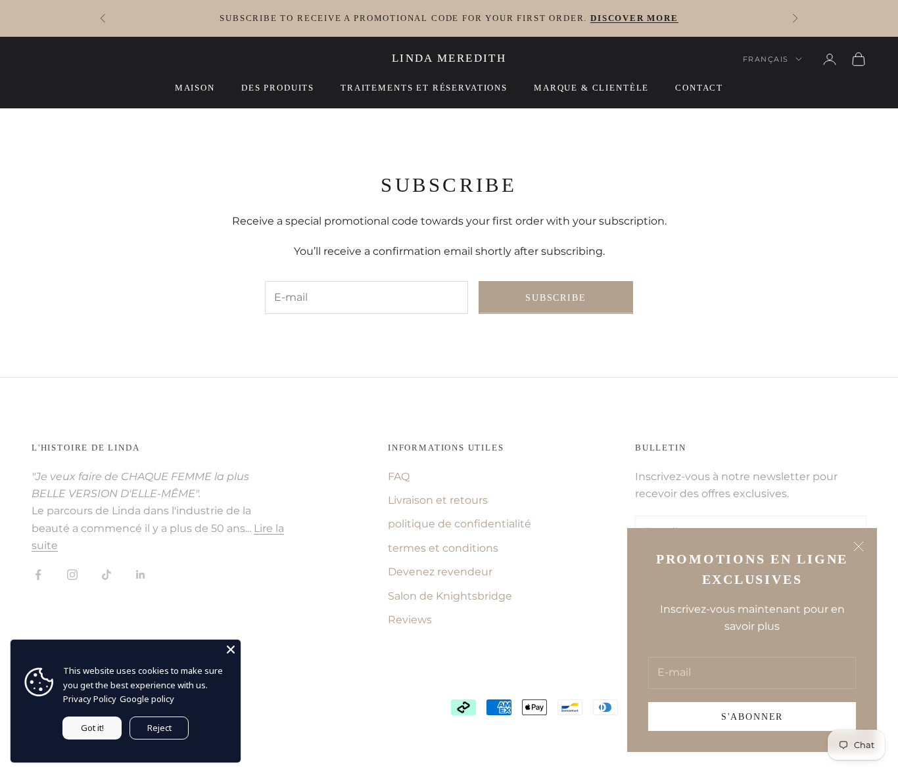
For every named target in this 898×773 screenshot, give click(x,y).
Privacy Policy (89, 699)
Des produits (277, 88)
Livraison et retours (438, 500)
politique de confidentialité (459, 524)
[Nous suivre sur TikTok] (106, 574)
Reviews (410, 619)
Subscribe (555, 298)
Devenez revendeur (440, 571)
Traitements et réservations (424, 88)
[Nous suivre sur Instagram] (72, 574)
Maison (195, 88)
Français (766, 59)
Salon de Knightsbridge (450, 596)
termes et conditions (443, 548)
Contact (699, 88)
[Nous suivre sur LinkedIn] (140, 574)
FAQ (399, 476)
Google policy (147, 699)
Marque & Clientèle (591, 88)
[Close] (230, 649)
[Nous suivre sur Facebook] (38, 574)
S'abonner (752, 717)
